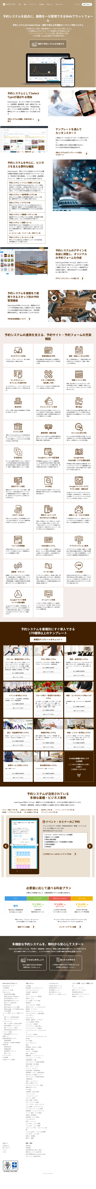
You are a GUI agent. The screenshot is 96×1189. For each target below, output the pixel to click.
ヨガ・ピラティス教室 (32, 1102)
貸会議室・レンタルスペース (34, 988)
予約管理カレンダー (12, 998)
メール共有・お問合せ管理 (14, 1023)
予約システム (6, 992)
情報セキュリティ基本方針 (34, 1152)
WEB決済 (5, 1044)
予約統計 (8, 1005)
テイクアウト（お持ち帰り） (34, 1026)
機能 (25, 4)
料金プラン (50, 4)
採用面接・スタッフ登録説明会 (35, 1072)
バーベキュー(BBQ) (31, 1034)
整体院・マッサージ (32, 1009)
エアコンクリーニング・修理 (34, 1085)
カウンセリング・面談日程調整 (35, 1062)
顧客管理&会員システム (9, 1038)
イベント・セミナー (32, 1068)
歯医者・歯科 (30, 1049)
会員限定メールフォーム (13, 1025)
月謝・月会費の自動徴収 (13, 1042)
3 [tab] (24, 822)
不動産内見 (29, 1079)
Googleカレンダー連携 (12, 1007)
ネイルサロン (30, 1017)
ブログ (4, 1152)
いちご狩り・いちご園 (32, 1134)
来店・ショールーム (32, 1081)
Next (37, 820)
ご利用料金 (6, 988)
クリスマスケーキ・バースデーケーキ (36, 1031)
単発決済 (8, 1047)
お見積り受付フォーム (55, 986)
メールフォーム (14, 233)
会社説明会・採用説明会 (33, 1070)
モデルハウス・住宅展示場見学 (35, 1077)
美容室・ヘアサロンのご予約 (11, 812)
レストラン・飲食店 (32, 1024)
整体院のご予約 (46, 810)
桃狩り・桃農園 (30, 1136)
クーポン (8, 1053)
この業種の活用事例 (19, 673)
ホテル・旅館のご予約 (9, 810)
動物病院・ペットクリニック (34, 1055)
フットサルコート (31, 1043)
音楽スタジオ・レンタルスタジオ (35, 1007)
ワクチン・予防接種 (32, 1051)
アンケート (25, 233)
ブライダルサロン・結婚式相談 (35, 1013)
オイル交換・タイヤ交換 (33, 1000)
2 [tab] (21, 822)
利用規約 (28, 1147)
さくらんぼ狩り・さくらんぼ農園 (35, 1132)
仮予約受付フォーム (55, 992)
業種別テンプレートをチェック (47, 639)
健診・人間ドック (31, 1053)
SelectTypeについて (8, 986)
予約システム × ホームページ (20, 237)
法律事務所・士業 (31, 1060)
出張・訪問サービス (32, 1083)
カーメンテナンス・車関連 (34, 996)
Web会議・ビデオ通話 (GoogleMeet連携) (14, 1010)
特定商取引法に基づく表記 (34, 1150)
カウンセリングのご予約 (48, 812)
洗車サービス (30, 998)
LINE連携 (5, 1057)
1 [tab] (19, 822)
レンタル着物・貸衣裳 (32, 1022)
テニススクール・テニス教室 (34, 1108)
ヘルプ (4, 1150)
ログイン (77, 4)
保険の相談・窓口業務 (32, 1064)
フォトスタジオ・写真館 (33, 1005)
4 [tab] (27, 822)
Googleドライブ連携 (9, 1059)
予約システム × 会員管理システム (22, 194)
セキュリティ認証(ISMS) (33, 1156)
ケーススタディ (7, 1055)
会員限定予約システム (12, 1000)
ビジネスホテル (30, 1119)
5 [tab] (30, 822)
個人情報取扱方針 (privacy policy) (36, 1154)
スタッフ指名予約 (11, 1003)
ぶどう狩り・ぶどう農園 (33, 1123)
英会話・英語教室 (31, 1115)
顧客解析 (8, 1040)
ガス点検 (28, 1089)
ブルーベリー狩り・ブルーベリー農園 (36, 1128)
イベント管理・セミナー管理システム (13, 1014)
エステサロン (30, 1015)
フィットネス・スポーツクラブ (35, 1104)
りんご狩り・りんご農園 (33, 1125)
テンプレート (32, 4)
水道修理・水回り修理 (32, 1091)
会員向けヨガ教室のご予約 (28, 810)
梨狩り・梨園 (30, 1138)
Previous (6, 846)
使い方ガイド (59, 4)
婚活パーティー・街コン (79, 990)
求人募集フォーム (54, 990)
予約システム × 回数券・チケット (22, 214)
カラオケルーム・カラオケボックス (36, 1036)
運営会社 (28, 1145)
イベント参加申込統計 (12, 1017)
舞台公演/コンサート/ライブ (80, 994)
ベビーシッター (30, 1094)
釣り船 (28, 1038)
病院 (27, 1045)
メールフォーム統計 (12, 1027)
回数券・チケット (11, 1051)
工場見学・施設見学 (32, 992)
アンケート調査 (7, 1032)
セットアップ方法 (18, 677)
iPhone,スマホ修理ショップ (34, 1074)
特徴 (19, 4)
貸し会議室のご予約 (30, 812)
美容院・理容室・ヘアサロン (34, 1019)
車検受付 (28, 1003)
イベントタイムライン (12, 1019)
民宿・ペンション (31, 1121)
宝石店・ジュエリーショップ (34, 1011)
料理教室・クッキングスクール (35, 1111)
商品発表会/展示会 (77, 992)
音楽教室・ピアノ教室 (32, 1117)
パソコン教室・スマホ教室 (34, 1113)
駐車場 (28, 994)
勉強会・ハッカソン (78, 996)
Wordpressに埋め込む (12, 996)
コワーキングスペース (32, 990)
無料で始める (87, 4)
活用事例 (41, 4)
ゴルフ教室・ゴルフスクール (34, 1106)
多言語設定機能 (10, 994)
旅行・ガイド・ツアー (32, 1066)
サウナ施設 (29, 1040)
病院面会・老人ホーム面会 (34, 1047)
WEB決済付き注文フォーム (14, 1030)
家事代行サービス (31, 1087)
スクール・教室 (30, 1098)
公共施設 (28, 986)
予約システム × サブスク (19, 202)
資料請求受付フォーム (55, 988)
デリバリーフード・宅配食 (34, 1028)
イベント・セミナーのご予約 (64, 810)
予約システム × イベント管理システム (24, 182)
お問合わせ (6, 1145)
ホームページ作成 (8, 990)
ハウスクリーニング (32, 1096)
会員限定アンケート (12, 1034)
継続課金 (8, 1049)
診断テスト (35, 233)
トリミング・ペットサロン (34, 1057)
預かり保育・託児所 (32, 1100)
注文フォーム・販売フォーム (57, 994)
